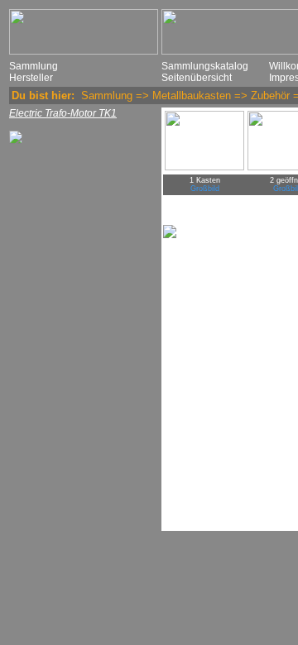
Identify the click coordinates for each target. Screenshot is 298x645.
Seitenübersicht (196, 78)
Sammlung (33, 66)
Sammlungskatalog (204, 66)
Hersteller (31, 78)
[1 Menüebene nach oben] (15, 140)
